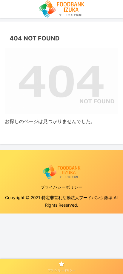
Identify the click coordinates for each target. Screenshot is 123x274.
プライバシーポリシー (61, 187)
